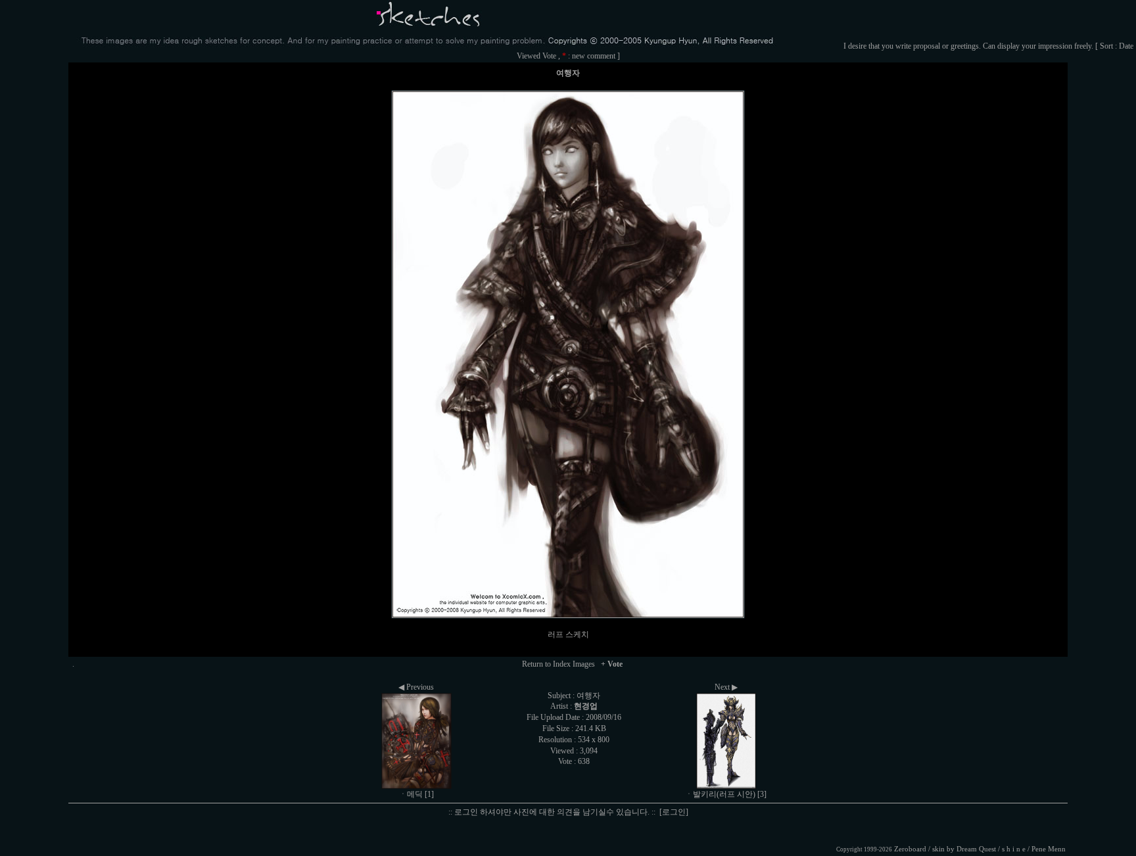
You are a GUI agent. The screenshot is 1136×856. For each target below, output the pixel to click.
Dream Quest (976, 849)
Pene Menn (1048, 849)
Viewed (528, 55)
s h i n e (1014, 849)
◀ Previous (416, 687)
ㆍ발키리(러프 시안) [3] (726, 794)
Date (1126, 46)
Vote (549, 55)
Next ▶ (726, 687)
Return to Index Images (558, 664)
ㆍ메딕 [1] (416, 794)
